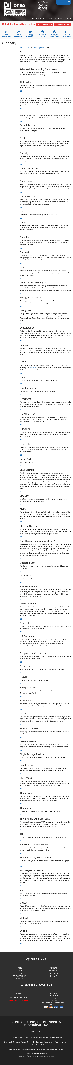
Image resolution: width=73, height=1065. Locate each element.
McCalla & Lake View (39, 1042)
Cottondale (16, 1042)
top (21, 65)
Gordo (29, 1042)
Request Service (63, 24)
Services (60, 18)
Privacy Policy (19, 976)
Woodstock (41, 1044)
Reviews (38, 18)
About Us (68, 18)
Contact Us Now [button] (45, 24)
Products (52, 18)
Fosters (23, 1042)
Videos (45, 18)
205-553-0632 (36, 1031)
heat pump (33, 368)
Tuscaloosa (59, 1042)
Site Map (53, 976)
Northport (51, 1042)
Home (32, 18)
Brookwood (8, 1042)
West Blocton (32, 1044)
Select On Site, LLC (41, 1053)
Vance (66, 1042)
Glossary (19, 979)
